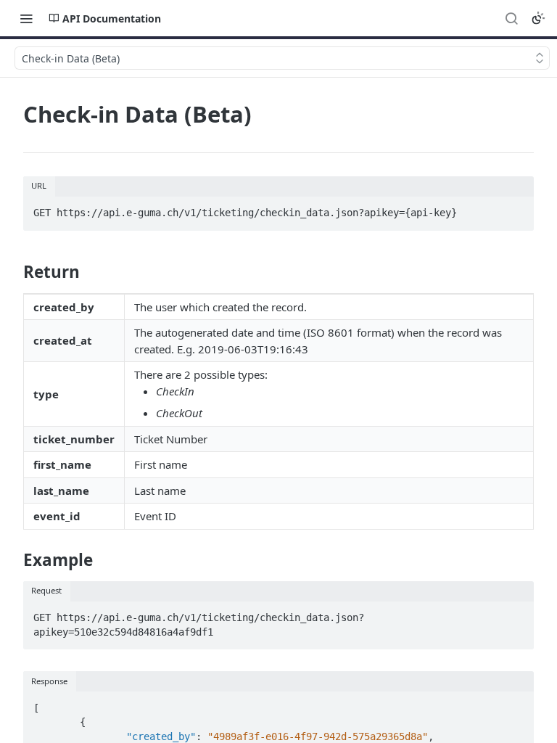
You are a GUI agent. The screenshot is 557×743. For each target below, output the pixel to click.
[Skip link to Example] (13, 560)
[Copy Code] (516, 209)
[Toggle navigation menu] (26, 18)
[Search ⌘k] (511, 18)
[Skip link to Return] (13, 271)
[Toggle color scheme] (538, 18)
